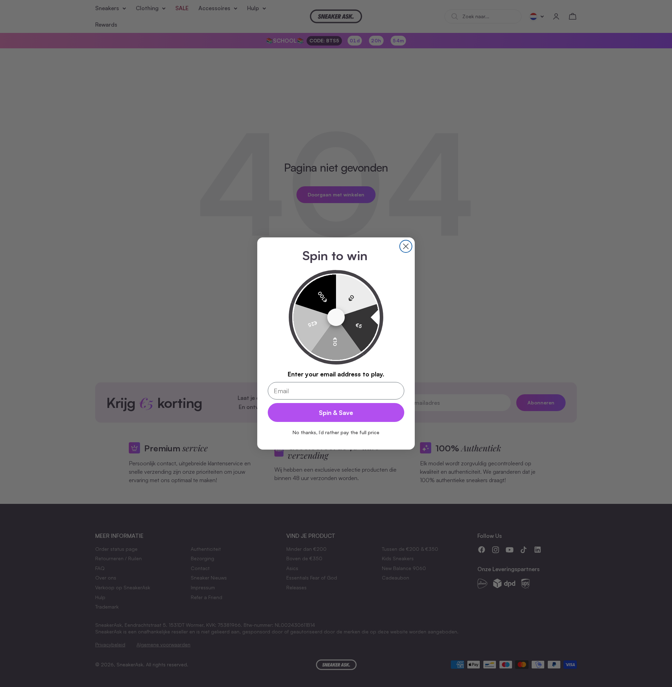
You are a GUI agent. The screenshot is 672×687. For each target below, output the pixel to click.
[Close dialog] (406, 246)
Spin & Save (336, 412)
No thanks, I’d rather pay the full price (336, 432)
